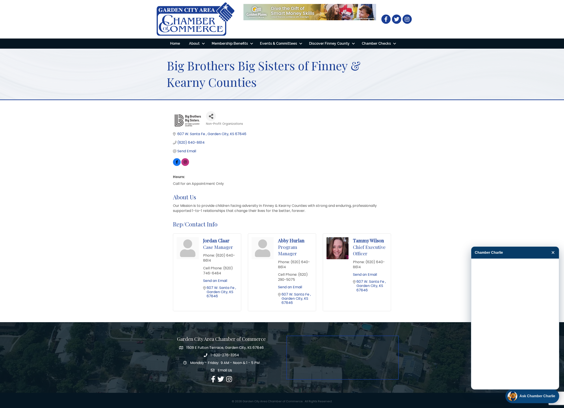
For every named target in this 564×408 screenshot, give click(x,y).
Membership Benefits (230, 43)
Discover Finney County (329, 43)
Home (175, 43)
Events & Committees (278, 43)
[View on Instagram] (185, 164)
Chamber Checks (376, 43)
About (194, 43)
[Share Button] (211, 116)
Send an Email (215, 280)
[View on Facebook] (177, 164)
